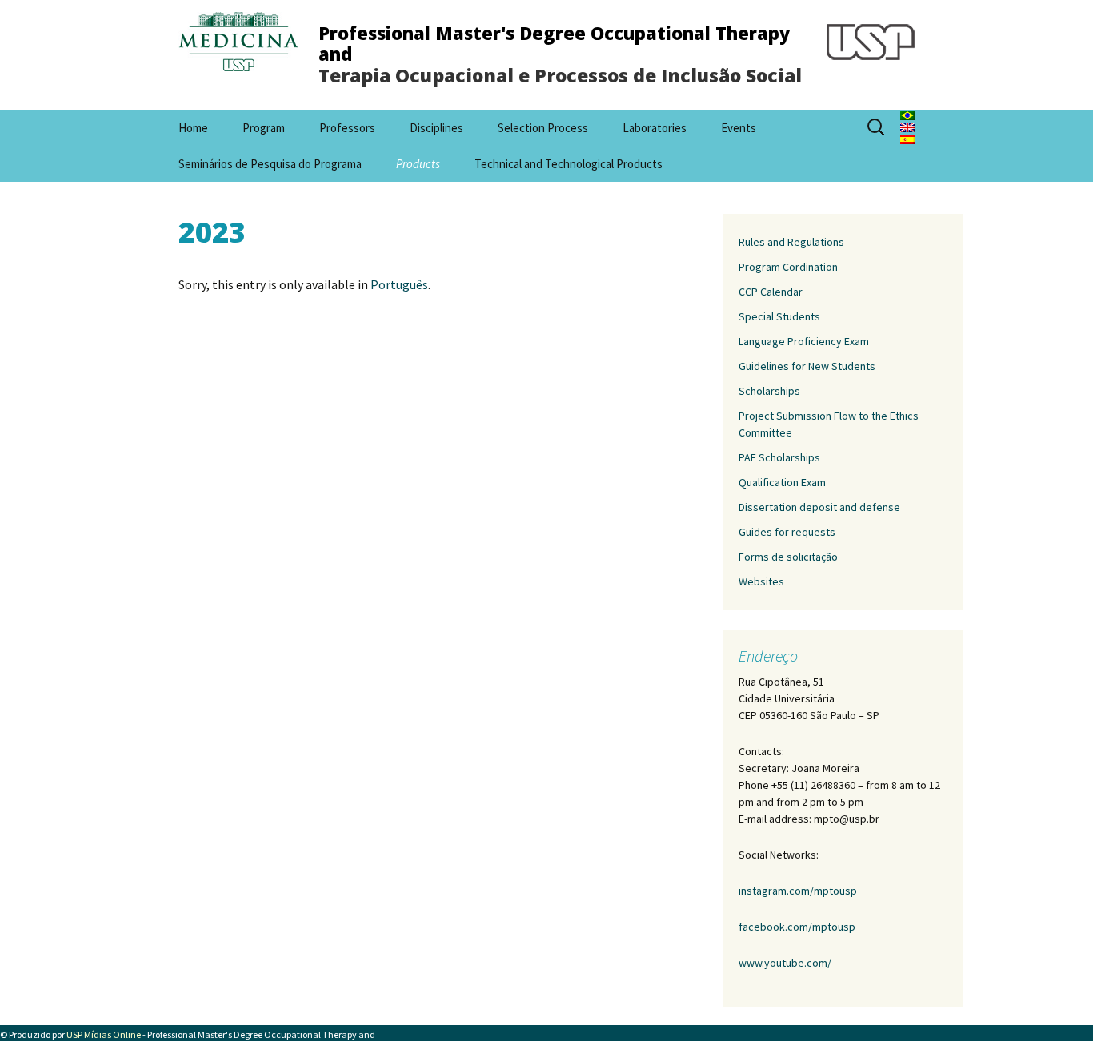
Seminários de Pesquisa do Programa (270, 163)
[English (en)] (907, 126)
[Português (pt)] (907, 114)
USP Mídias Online (103, 1034)
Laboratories (655, 127)
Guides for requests (787, 532)
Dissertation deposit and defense (819, 507)
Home (193, 127)
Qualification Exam (782, 482)
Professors (347, 127)
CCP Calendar (771, 291)
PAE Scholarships (779, 457)
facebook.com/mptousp (797, 926)
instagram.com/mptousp (798, 890)
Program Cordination (788, 266)
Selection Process (543, 127)
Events (738, 127)
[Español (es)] (907, 138)
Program (263, 127)
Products (418, 163)
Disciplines (436, 127)
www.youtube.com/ (785, 963)
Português (399, 284)
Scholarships (769, 391)
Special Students (779, 316)
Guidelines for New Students (807, 366)
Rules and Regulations (791, 242)
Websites (761, 581)
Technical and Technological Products (568, 163)
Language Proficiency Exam (804, 341)
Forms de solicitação (788, 556)
